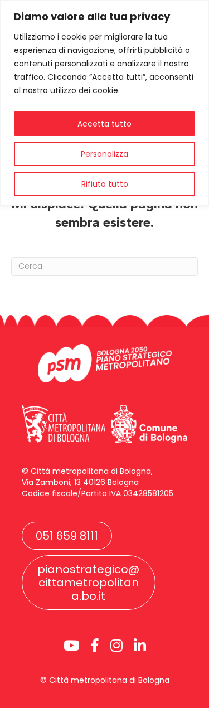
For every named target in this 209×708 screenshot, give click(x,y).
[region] (104, 103)
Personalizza (104, 153)
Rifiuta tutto (104, 184)
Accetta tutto (104, 123)
